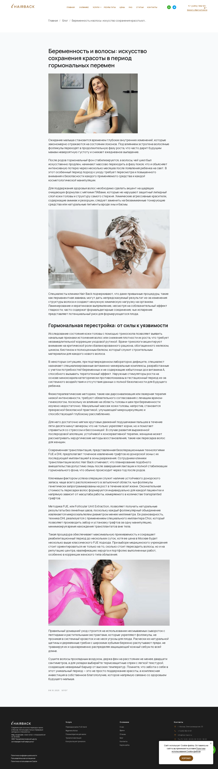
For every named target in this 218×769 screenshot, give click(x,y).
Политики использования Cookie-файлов (188, 750)
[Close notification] (210, 743)
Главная (53, 20)
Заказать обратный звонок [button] (197, 10)
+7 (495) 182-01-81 (185, 731)
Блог (65, 20)
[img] (169, 7)
